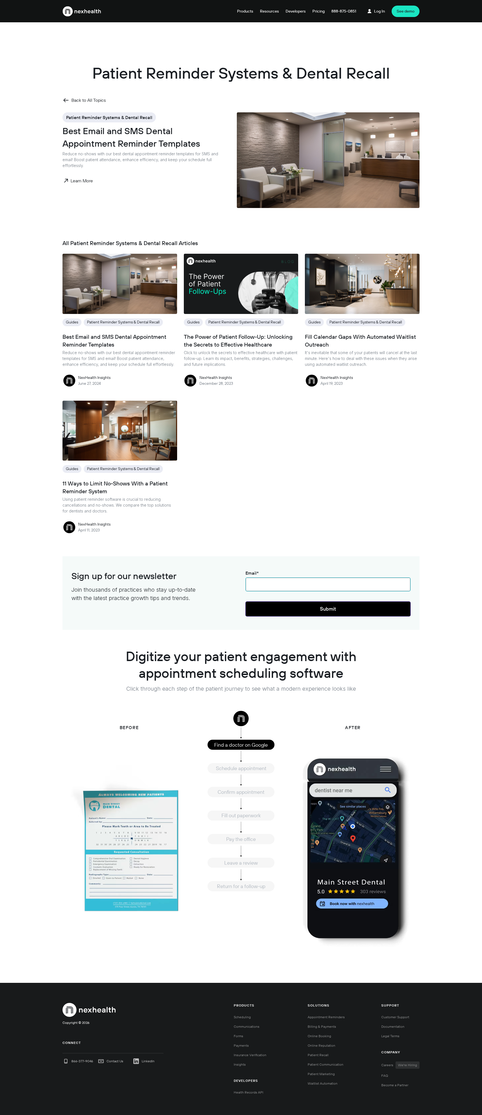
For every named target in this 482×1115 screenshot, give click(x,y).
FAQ (384, 1075)
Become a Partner (394, 1085)
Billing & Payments (322, 1026)
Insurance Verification (250, 1055)
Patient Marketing (321, 1074)
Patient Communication (325, 1064)
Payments (241, 1045)
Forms (238, 1036)
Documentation (392, 1026)
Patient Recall (318, 1055)
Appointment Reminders (326, 1017)
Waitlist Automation (323, 1083)
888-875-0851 (343, 11)
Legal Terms (390, 1036)
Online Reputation (321, 1045)
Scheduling (242, 1017)
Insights (240, 1064)
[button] (245, 11)
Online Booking (319, 1036)
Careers (399, 1065)
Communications (246, 1026)
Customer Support (395, 1017)
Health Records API (248, 1092)
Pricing (318, 11)
